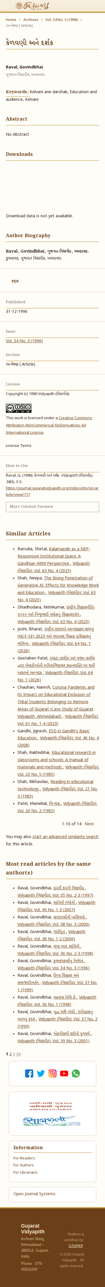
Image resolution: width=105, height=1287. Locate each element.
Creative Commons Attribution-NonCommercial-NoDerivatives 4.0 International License (49, 425)
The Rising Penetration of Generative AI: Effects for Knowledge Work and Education (58, 586)
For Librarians (25, 1172)
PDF (15, 281)
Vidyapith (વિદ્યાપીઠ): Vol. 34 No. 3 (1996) (54, 968)
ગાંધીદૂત (59, 932)
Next (89, 824)
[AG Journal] (51, 1106)
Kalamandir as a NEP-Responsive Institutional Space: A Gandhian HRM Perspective (54, 556)
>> (18, 1054)
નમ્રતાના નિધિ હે (65, 997)
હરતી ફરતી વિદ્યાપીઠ (69, 888)
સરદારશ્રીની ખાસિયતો (69, 917)
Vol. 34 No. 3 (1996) (62, 19)
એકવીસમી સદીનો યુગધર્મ (72, 1034)
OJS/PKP (76, 1246)
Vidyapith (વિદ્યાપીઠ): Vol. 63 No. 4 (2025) (54, 622)
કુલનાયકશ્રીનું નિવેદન (68, 961)
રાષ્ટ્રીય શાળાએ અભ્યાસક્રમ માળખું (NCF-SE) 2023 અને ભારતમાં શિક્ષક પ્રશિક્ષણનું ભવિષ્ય (56, 637)
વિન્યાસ (55, 804)
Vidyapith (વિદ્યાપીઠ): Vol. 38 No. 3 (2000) (54, 925)
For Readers (24, 1158)
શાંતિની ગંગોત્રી (64, 903)
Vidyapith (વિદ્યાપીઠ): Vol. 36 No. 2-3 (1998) (55, 954)
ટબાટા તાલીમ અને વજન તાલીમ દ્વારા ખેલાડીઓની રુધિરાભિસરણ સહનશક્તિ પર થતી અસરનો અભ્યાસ (56, 666)
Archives (30, 19)
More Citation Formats (31, 506)
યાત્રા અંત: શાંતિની (66, 946)
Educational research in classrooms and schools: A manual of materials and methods (57, 760)
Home (11, 19)
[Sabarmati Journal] (52, 1120)
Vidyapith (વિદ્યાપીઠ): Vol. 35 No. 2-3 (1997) (55, 895)
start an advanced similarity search (65, 837)
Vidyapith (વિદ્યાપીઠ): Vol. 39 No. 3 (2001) (54, 1041)
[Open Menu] (6, 6)
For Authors (23, 1165)
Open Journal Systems (34, 1194)
